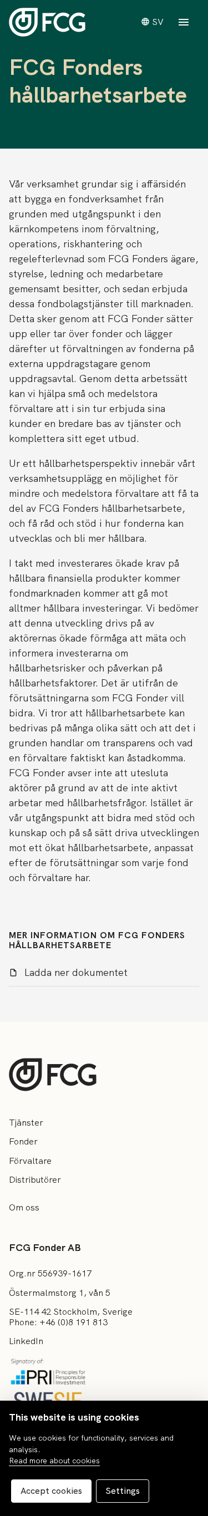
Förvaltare (30, 1161)
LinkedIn (26, 1341)
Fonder (23, 1141)
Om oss (24, 1207)
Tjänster (26, 1122)
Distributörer (35, 1180)
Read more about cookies (54, 1461)
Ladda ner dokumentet (76, 972)
